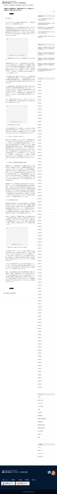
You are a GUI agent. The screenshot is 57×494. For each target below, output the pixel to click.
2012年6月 (40, 288)
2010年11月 (40, 346)
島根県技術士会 (40, 421)
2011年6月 (39, 325)
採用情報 (27, 479)
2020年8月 (40, 149)
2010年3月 (40, 371)
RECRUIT (25, 5)
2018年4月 (40, 161)
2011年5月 (39, 328)
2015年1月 (40, 192)
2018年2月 (40, 164)
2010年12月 (40, 343)
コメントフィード (41, 453)
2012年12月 (40, 269)
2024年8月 (40, 109)
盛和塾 (39, 437)
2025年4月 (40, 96)
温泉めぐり (40, 434)
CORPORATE (18, 5)
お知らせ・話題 (40, 400)
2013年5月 (40, 254)
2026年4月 (40, 84)
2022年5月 (40, 127)
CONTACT (31, 5)
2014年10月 (40, 201)
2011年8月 (39, 319)
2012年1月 (40, 303)
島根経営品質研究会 (41, 424)
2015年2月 (40, 189)
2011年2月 (39, 337)
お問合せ (34, 479)
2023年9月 (40, 121)
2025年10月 (40, 93)
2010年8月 (40, 356)
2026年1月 (40, 90)
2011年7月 (39, 322)
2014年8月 (40, 207)
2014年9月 (40, 204)
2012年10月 (40, 275)
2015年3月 (40, 186)
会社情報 (20, 479)
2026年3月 (40, 87)
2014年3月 (40, 223)
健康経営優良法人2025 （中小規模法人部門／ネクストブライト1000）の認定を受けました (46, 28)
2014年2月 (40, 226)
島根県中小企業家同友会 (20, 22)
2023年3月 (40, 124)
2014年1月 (40, 229)
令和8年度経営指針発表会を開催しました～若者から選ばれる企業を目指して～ (46, 24)
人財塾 (39, 409)
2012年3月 (40, 297)
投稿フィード (40, 450)
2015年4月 (40, 183)
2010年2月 (40, 374)
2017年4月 (40, 170)
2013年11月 (40, 235)
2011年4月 (39, 331)
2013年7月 (40, 248)
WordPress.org (40, 456)
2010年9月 (40, 353)
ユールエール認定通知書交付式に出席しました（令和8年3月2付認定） (46, 19)
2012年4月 (40, 294)
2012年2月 (40, 300)
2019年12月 (40, 155)
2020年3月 (40, 152)
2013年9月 (40, 241)
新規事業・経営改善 (41, 427)
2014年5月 (40, 217)
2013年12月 (40, 232)
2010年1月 (40, 377)
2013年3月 (40, 260)
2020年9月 (40, 146)
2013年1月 (40, 266)
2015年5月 (40, 180)
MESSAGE (6, 5)
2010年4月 (40, 368)
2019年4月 (40, 158)
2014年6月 (40, 214)
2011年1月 (39, 340)
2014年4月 (40, 220)
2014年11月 (40, 198)
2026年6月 (40, 81)
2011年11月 (40, 309)
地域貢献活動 (40, 415)
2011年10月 (40, 312)
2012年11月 (40, 272)
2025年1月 (40, 102)
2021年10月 (40, 133)
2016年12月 (40, 173)
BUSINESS (12, 5)
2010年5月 (40, 365)
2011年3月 (39, 334)
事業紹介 (13, 479)
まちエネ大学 (40, 403)
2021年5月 (40, 136)
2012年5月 (40, 291)
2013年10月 (40, 238)
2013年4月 (40, 257)
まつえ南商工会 (40, 406)
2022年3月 (40, 130)
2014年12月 (40, 195)
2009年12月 (40, 380)
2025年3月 (40, 99)
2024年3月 (40, 115)
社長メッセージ (5, 479)
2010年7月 (40, 359)
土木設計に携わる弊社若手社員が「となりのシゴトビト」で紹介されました (46, 32)
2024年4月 (40, 112)
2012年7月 (40, 285)
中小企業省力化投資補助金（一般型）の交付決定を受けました (46, 37)
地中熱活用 (40, 412)
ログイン (39, 447)
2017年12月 (40, 167)
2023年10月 (40, 118)
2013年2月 (40, 263)
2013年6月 (40, 251)
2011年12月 (40, 306)
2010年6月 (40, 362)
